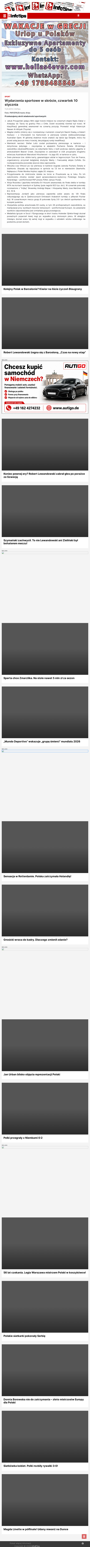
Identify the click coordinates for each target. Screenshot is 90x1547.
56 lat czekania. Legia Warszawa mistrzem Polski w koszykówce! (45, 1272)
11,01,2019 (9, 109)
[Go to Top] (84, 1536)
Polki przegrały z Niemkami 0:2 (23, 1137)
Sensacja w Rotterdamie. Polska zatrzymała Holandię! (37, 876)
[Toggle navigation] (4, 16)
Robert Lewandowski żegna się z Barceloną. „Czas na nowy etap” (45, 352)
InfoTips (17, 109)
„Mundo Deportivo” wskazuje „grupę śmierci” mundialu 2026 (42, 741)
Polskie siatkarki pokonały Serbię (24, 1335)
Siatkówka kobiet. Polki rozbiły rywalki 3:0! (31, 1465)
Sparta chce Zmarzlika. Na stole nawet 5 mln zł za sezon (39, 678)
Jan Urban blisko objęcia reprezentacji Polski (32, 1074)
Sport (7, 97)
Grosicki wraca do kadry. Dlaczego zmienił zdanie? (36, 939)
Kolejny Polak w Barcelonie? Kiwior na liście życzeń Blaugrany (43, 289)
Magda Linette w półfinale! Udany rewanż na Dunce (36, 1529)
